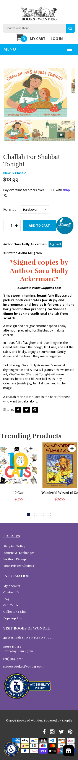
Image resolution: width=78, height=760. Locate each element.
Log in (57, 38)
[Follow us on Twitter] (26, 410)
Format (9, 209)
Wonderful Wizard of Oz (59, 492)
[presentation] (7, 95)
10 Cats (18, 492)
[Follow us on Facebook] (18, 410)
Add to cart (39, 225)
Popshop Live (13, 618)
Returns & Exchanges (18, 553)
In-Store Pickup (14, 559)
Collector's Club (14, 612)
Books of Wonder (29, 720)
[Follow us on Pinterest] (35, 410)
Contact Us (11, 592)
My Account (11, 586)
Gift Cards (10, 605)
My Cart (38, 38)
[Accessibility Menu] (11, 749)
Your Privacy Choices (18, 566)
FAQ (6, 599)
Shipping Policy (14, 546)
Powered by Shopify (58, 720)
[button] (28, 514)
